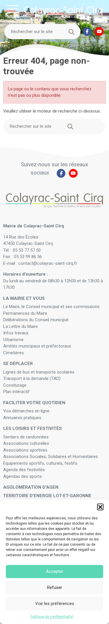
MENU (13, 16)
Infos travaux (15, 333)
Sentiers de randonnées (26, 437)
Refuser (54, 587)
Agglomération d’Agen (30, 487)
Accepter (54, 571)
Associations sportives (25, 450)
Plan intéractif (16, 391)
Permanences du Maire (25, 313)
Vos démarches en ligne (27, 411)
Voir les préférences (54, 603)
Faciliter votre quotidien (34, 402)
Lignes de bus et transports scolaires (38, 372)
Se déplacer (18, 363)
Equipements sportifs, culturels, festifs (40, 463)
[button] (100, 507)
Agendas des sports (22, 476)
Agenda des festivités (24, 469)
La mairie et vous (24, 298)
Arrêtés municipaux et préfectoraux (37, 346)
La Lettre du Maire (20, 326)
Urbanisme (13, 339)
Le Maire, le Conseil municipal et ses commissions (51, 306)
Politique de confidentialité (51, 617)
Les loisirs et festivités (32, 428)
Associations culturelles (26, 443)
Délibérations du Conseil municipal (35, 319)
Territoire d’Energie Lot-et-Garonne (47, 495)
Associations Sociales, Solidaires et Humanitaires (50, 456)
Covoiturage (15, 385)
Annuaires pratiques (22, 417)
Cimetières (13, 352)
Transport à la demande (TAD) (31, 378)
